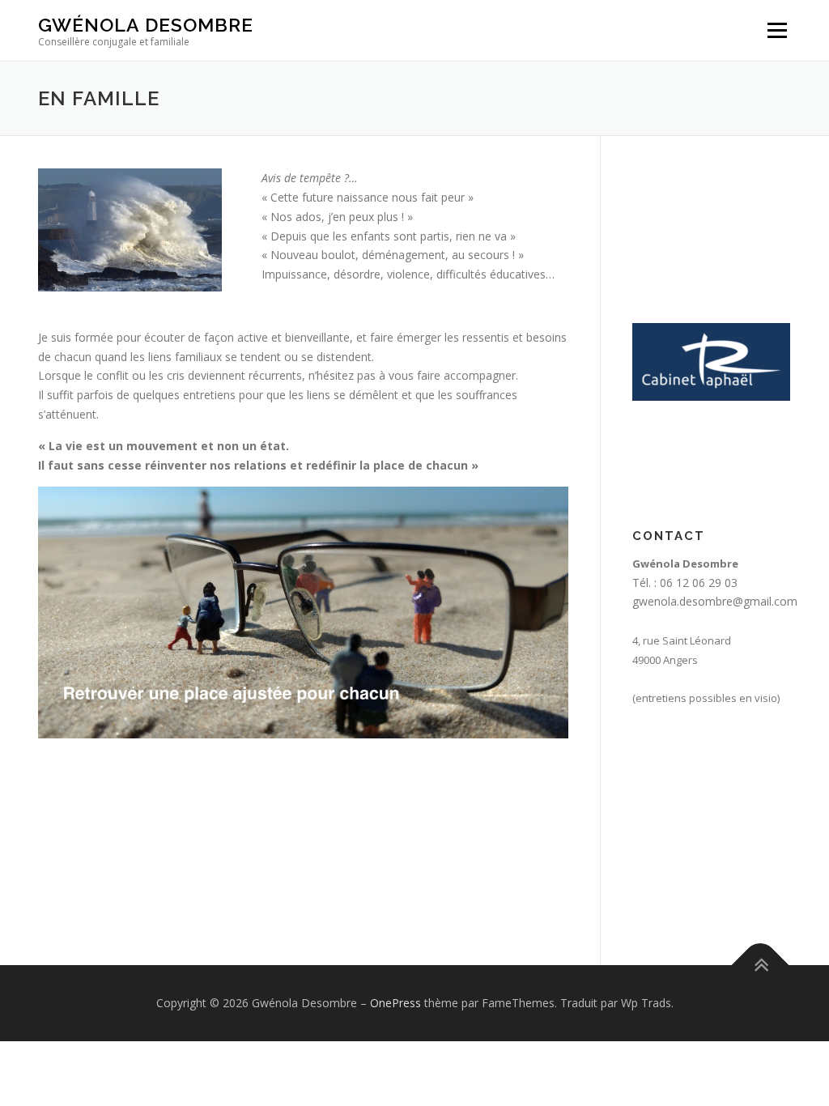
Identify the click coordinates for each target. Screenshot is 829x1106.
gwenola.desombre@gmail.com (714, 601)
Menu (777, 30)
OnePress (395, 1002)
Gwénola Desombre (145, 25)
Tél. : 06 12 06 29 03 (685, 582)
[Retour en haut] (760, 965)
